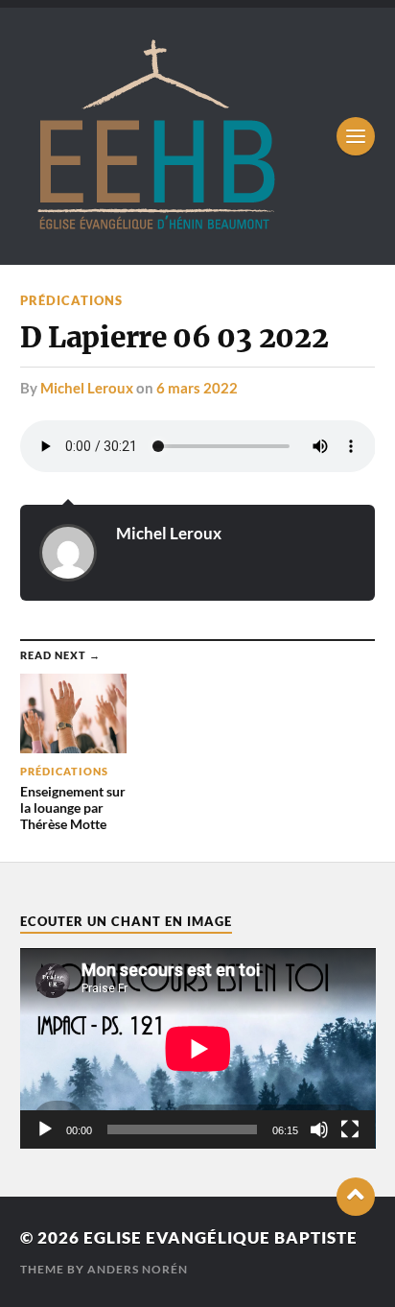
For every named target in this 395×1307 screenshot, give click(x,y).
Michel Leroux (86, 387)
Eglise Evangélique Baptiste (220, 1237)
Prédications (71, 300)
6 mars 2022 (197, 387)
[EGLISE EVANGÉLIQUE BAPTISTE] (155, 226)
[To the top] (356, 1196)
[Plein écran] (350, 1129)
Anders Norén (137, 1269)
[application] (198, 1048)
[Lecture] (45, 1129)
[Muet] (319, 1129)
